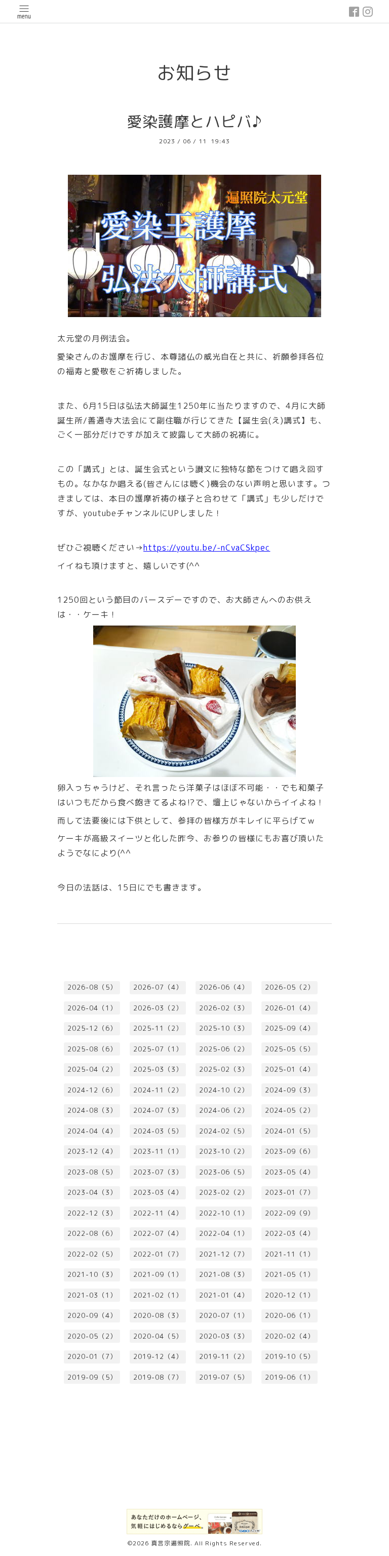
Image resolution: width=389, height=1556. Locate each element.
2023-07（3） (158, 1172)
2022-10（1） (224, 1213)
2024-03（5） (158, 1131)
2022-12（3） (92, 1213)
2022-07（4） (158, 1233)
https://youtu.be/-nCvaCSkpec (206, 547)
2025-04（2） (92, 1069)
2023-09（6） (290, 1151)
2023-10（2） (224, 1151)
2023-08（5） (92, 1172)
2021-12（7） (224, 1254)
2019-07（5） (224, 1377)
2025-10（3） (224, 1028)
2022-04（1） (224, 1233)
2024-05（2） (290, 1110)
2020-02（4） (290, 1336)
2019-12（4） (158, 1356)
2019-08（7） (158, 1377)
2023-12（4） (92, 1151)
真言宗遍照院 (170, 1543)
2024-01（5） (290, 1131)
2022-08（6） (92, 1233)
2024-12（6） (92, 1090)
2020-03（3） (224, 1336)
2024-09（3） (290, 1090)
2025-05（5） (290, 1049)
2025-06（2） (224, 1049)
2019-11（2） (224, 1356)
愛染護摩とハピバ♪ (194, 121)
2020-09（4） (92, 1315)
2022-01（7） (158, 1254)
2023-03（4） (158, 1192)
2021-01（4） (224, 1295)
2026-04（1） (92, 1008)
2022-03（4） (290, 1233)
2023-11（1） (158, 1151)
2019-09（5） (92, 1377)
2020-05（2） (92, 1336)
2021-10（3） (92, 1274)
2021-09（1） (158, 1274)
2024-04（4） (92, 1131)
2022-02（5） (92, 1254)
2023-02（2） (224, 1192)
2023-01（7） (290, 1192)
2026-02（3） (224, 1008)
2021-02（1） (158, 1295)
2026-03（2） (158, 1008)
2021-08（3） (224, 1274)
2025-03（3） (158, 1069)
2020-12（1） (290, 1295)
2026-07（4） (158, 987)
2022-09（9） (290, 1213)
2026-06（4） (224, 987)
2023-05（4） (290, 1172)
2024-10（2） (224, 1090)
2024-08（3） (92, 1110)
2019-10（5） (290, 1356)
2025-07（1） (158, 1049)
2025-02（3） (224, 1069)
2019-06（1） (290, 1377)
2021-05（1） (290, 1274)
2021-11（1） (290, 1254)
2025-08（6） (92, 1049)
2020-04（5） (158, 1336)
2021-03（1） (92, 1295)
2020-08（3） (158, 1315)
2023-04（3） (92, 1192)
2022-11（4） (158, 1213)
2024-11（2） (158, 1090)
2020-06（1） (290, 1315)
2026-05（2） (290, 987)
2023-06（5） (224, 1172)
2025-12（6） (92, 1028)
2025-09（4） (290, 1028)
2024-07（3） (158, 1110)
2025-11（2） (158, 1028)
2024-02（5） (224, 1131)
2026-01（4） (290, 1008)
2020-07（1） (224, 1315)
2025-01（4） (290, 1069)
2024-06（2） (224, 1110)
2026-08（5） (92, 987)
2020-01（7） (92, 1356)
